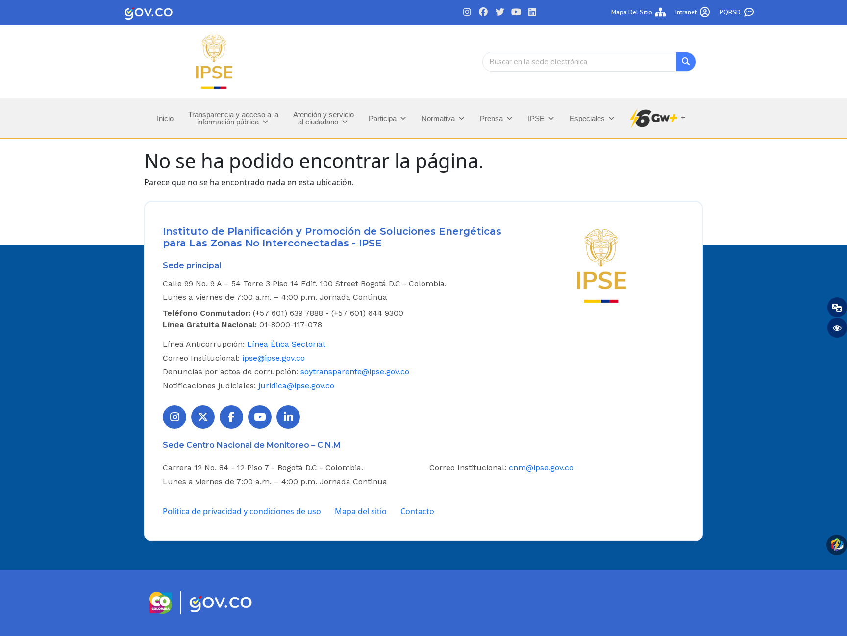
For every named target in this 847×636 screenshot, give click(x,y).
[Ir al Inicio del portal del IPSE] (601, 265)
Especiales (587, 118)
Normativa (438, 118)
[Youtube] (516, 12)
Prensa (491, 118)
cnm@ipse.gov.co (541, 467)
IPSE (536, 118)
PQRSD (730, 12)
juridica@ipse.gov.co (296, 385)
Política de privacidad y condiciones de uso (242, 511)
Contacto (417, 511)
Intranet (686, 12)
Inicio (165, 118)
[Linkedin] (532, 12)
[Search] (686, 61)
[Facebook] (483, 12)
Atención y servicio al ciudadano (323, 118)
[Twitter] (500, 12)
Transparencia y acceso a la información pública (233, 118)
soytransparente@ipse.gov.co (354, 371)
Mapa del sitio (631, 12)
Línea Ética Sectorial (286, 344)
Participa (383, 118)
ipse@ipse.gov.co (273, 358)
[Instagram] (467, 12)
